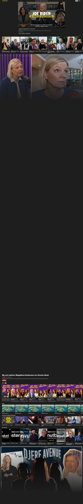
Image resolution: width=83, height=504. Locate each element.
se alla (80, 35)
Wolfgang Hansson (28, 33)
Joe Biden (20, 33)
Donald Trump (23, 33)
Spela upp (5, 380)
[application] (41, 15)
